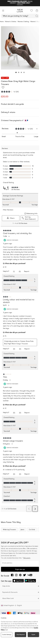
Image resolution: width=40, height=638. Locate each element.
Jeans (22, 529)
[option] (20, 48)
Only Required (20, 634)
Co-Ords (32, 529)
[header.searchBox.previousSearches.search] (37, 16)
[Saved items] (31, 10)
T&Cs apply (26, 558)
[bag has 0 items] (37, 10)
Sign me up (20, 569)
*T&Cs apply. (20, 4)
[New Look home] (20, 10)
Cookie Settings (6, 634)
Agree (33, 634)
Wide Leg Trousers (9, 529)
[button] (3, 10)
